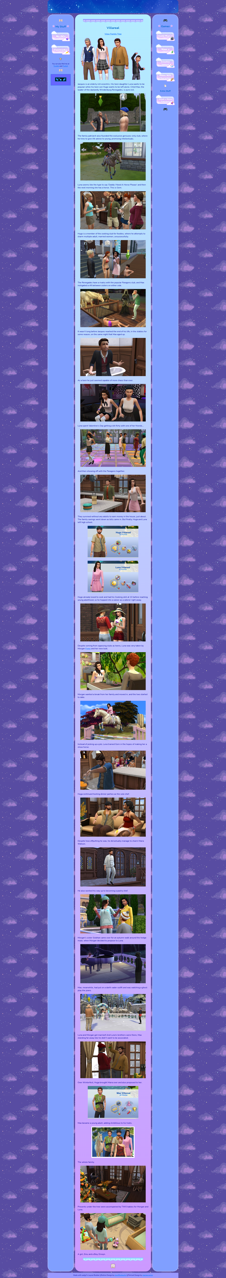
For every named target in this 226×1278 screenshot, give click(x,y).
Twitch (65, 66)
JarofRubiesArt (121, 1275)
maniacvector (148, 1275)
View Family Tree (113, 34)
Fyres (88, 648)
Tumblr (56, 66)
